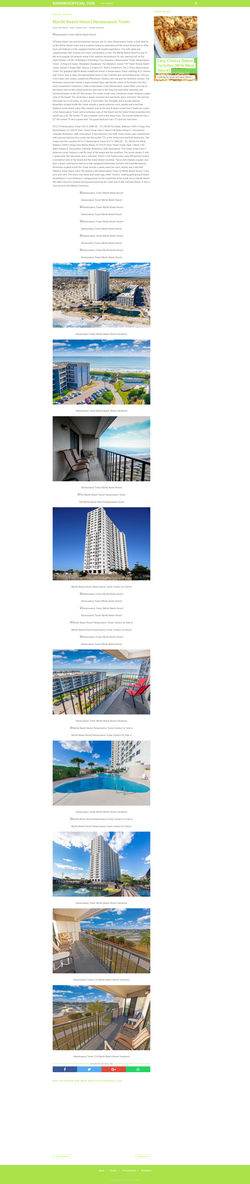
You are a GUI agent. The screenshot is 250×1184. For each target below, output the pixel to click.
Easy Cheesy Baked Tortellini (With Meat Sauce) (175, 65)
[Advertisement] (175, 140)
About (101, 1170)
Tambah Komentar (96, 28)
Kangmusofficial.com (74, 3)
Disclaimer (146, 1170)
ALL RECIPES (107, 3)
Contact (113, 1170)
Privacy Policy (129, 1170)
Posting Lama (142, 1157)
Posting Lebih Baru (62, 1157)
